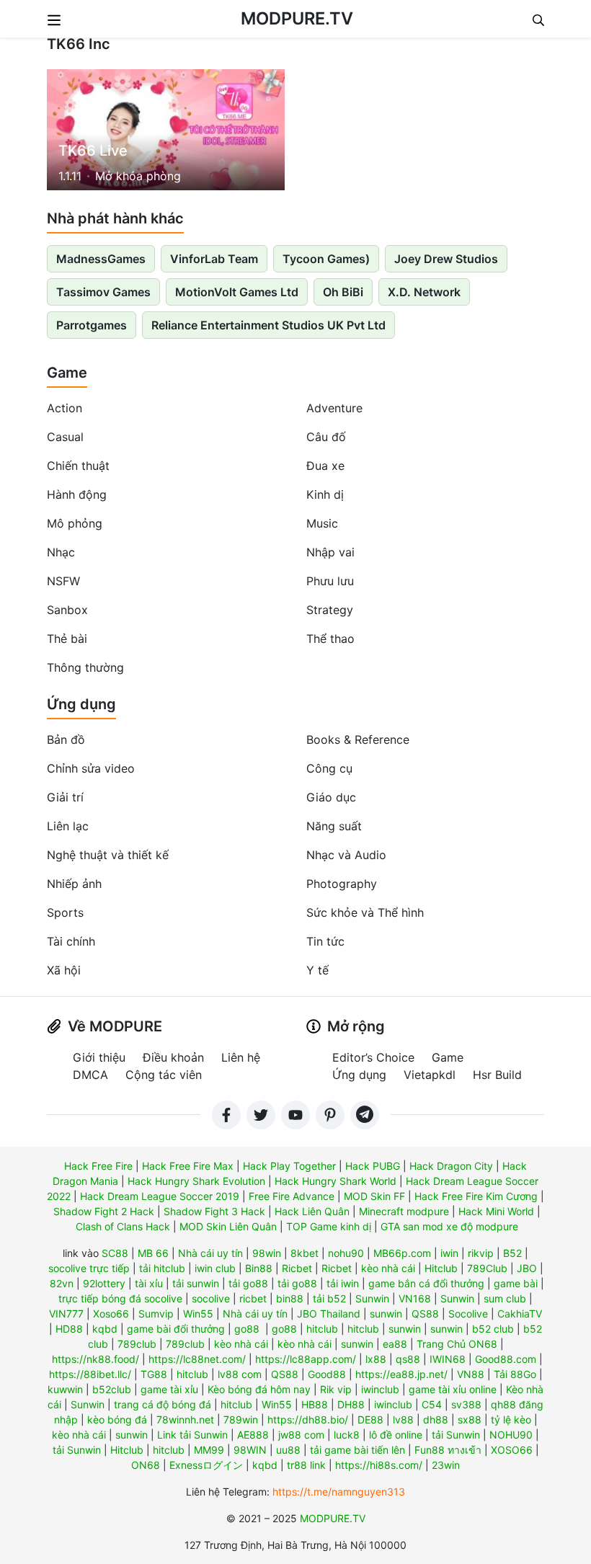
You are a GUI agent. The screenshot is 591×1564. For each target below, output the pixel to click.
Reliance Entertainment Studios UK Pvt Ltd (268, 325)
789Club (487, 1268)
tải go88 (248, 1283)
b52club (111, 1389)
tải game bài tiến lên (357, 1450)
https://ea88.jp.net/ (401, 1374)
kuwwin (65, 1389)
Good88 (327, 1374)
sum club (505, 1298)
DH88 (351, 1404)
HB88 (314, 1404)
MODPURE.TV (297, 18)
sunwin (386, 1313)
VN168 (415, 1298)
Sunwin (372, 1298)
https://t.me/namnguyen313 (338, 1491)
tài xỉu (149, 1283)
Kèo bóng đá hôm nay (259, 1389)
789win (240, 1419)
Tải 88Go (515, 1374)
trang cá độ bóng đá (162, 1404)
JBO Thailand (328, 1313)
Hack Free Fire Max (188, 1166)
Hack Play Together (289, 1166)
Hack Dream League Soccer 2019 (159, 1196)
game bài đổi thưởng (176, 1329)
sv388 (466, 1404)
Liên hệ (240, 1057)
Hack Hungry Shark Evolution (196, 1181)
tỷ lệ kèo (511, 1419)
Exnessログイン (206, 1465)
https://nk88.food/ (95, 1359)
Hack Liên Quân (312, 1211)
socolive (211, 1298)
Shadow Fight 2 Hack (103, 1211)
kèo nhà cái (388, 1268)
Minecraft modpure (404, 1211)
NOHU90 (511, 1435)
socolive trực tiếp (89, 1268)
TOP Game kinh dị (328, 1226)
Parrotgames (91, 325)
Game (67, 372)
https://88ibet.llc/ (90, 1374)
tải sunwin (195, 1283)
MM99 (209, 1450)
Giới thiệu (99, 1057)
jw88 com (301, 1435)
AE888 (253, 1435)
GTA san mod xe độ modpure (449, 1226)
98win (266, 1253)
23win (446, 1465)
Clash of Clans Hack (123, 1226)
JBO (527, 1268)
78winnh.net (185, 1419)
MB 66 (153, 1253)
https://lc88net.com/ (197, 1359)
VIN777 (66, 1313)
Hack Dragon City (451, 1166)
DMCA (90, 1074)
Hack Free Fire (98, 1166)
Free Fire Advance (291, 1196)
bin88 (289, 1298)
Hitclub (441, 1268)
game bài (516, 1283)
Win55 (198, 1313)
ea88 (395, 1344)
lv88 (403, 1419)
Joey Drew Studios (446, 259)
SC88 (115, 1253)
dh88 (435, 1419)
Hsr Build (497, 1074)
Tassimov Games (103, 292)
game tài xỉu (169, 1389)
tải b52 (329, 1298)
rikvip (481, 1253)
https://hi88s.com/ (378, 1465)
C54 (432, 1404)
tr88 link (306, 1465)
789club (136, 1344)
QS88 (425, 1313)
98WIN (250, 1450)
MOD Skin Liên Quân (228, 1226)
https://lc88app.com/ (305, 1359)
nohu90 (346, 1253)
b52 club (493, 1329)
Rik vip (336, 1389)
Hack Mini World (496, 1211)
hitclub (322, 1329)
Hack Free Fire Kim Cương (476, 1196)
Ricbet (297, 1268)
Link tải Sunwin (192, 1435)
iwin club (215, 1268)
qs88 (408, 1359)
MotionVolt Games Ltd (236, 292)
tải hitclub (162, 1268)
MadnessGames (101, 259)
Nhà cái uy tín (210, 1253)
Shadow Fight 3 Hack (214, 1211)
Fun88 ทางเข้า (447, 1450)
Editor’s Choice (373, 1057)
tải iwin (342, 1283)
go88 (246, 1329)
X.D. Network (424, 292)
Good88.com (505, 1359)
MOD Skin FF (374, 1196)
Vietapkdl (430, 1074)
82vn (62, 1283)
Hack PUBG (372, 1166)
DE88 (370, 1419)
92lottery (104, 1283)
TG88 (154, 1374)
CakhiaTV (519, 1313)
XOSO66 (512, 1450)
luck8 (347, 1435)
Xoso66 (111, 1313)
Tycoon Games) (326, 259)
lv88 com (240, 1374)
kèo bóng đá (117, 1419)
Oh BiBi (343, 292)
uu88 (288, 1450)
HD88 (69, 1329)
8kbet (304, 1253)
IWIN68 (448, 1359)
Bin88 (258, 1268)
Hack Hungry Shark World (335, 1181)
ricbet (253, 1298)
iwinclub (380, 1389)
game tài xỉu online (453, 1389)
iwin (449, 1253)
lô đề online (395, 1435)
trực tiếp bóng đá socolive (120, 1298)
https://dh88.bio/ (307, 1419)
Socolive (468, 1313)
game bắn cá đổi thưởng (426, 1283)
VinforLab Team (214, 259)
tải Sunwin (456, 1435)
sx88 (469, 1419)
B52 (512, 1253)
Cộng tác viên (163, 1074)
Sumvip (156, 1313)
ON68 (145, 1465)
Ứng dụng (81, 704)
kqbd (104, 1329)
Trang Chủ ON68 (457, 1344)
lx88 (375, 1359)
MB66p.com (402, 1253)
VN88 (470, 1374)
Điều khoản (173, 1057)
